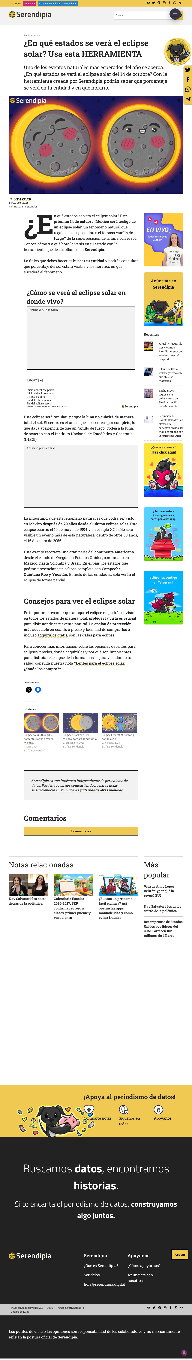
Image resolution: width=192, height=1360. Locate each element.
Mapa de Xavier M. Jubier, (45, 406)
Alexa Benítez (22, 198)
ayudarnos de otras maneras (99, 790)
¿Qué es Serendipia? (101, 1265)
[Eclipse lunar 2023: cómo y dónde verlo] (119, 723)
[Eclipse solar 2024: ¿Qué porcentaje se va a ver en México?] (41, 723)
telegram (187, 99)
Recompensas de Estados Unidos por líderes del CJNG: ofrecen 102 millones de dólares (163, 929)
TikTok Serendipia (159, 3)
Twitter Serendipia (153, 3)
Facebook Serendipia (169, 3)
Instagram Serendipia (164, 3)
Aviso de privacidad (69, 1307)
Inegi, (59, 406)
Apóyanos (163, 1118)
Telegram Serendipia (180, 3)
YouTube (67, 790)
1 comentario (81, 831)
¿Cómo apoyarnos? (144, 1265)
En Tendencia (32, 35)
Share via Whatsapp (187, 89)
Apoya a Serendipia (178, 51)
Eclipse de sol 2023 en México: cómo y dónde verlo (80, 737)
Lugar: (32, 379)
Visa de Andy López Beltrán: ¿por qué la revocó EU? (159, 891)
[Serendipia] (31, 17)
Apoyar (180, 1254)
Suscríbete (15, 3)
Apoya (58, 3)
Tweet (187, 69)
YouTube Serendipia (148, 3)
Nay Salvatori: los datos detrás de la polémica (27, 901)
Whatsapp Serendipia (174, 3)
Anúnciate (29, 3)
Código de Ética (20, 1311)
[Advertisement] (81, 340)
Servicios (92, 1274)
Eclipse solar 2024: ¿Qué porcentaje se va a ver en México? (39, 739)
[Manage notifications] (184, 1353)
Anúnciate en (163, 284)
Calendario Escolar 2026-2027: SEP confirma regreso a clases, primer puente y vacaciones (72, 908)
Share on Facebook (187, 79)
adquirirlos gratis (52, 635)
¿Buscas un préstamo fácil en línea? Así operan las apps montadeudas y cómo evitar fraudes (116, 908)
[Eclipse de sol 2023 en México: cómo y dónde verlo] (80, 723)
